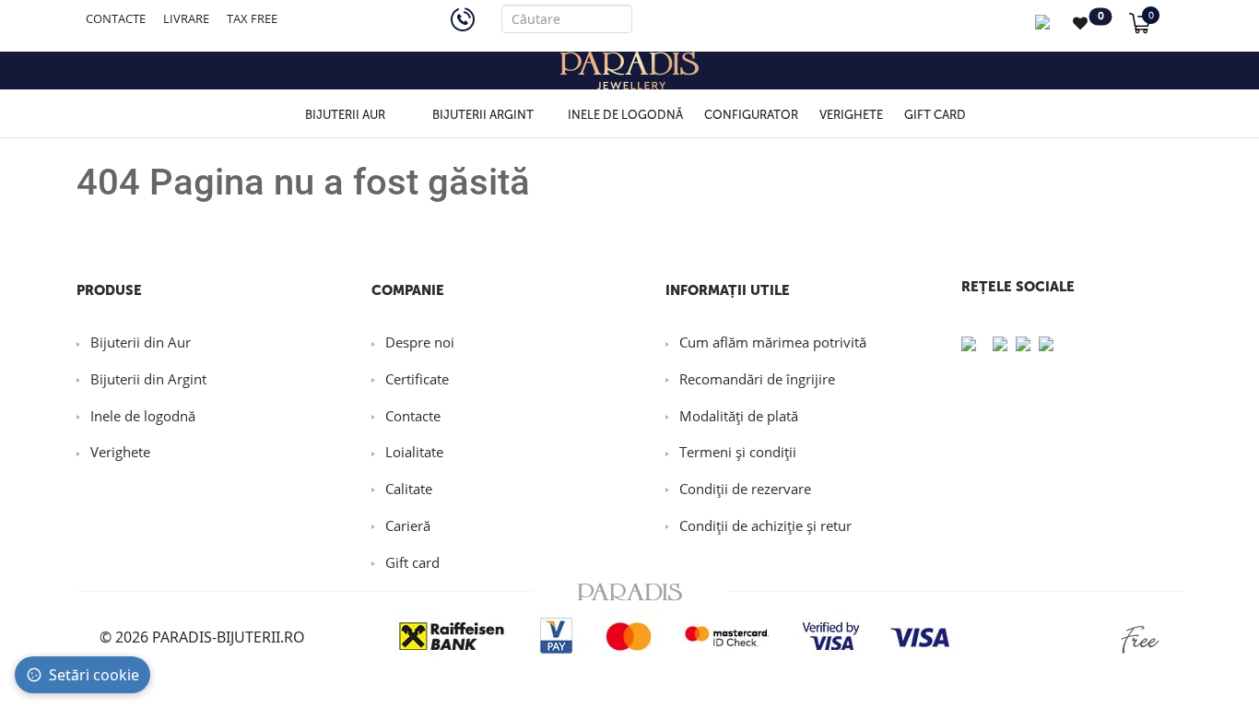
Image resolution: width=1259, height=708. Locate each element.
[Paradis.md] (629, 70)
